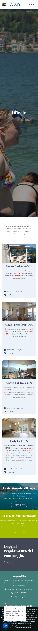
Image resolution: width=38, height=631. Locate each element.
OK (10, 627)
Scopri (10, 563)
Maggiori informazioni (23, 627)
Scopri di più (19, 505)
